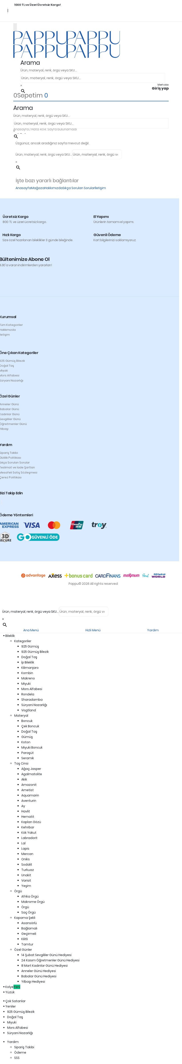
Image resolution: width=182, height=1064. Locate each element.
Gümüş (27, 737)
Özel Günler (23, 949)
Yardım (13, 1042)
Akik (24, 779)
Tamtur (27, 944)
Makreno (28, 678)
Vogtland (28, 710)
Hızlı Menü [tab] (93, 630)
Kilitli (24, 939)
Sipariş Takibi (24, 1047)
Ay (23, 806)
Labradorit (29, 838)
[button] (30, 63)
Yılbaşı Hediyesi (33, 981)
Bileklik (11, 636)
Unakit (26, 875)
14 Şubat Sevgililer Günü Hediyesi (46, 955)
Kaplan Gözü (31, 822)
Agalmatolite (31, 774)
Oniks (25, 859)
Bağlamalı (29, 928)
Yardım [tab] (153, 630)
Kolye (13, 987)
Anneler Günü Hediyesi (38, 971)
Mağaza (37, 188)
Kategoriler (22, 641)
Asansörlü (29, 923)
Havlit (25, 811)
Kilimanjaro (30, 667)
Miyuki (26, 683)
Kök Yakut (28, 832)
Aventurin (28, 800)
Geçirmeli (28, 933)
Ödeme (20, 1052)
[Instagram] (1, 503)
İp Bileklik (27, 662)
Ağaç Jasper (31, 769)
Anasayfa (23, 188)
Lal (23, 843)
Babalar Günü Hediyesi (38, 976)
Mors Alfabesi (31, 689)
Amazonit (29, 784)
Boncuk (27, 721)
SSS (17, 1058)
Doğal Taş (29, 657)
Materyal (21, 715)
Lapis (25, 848)
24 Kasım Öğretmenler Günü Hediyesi (50, 960)
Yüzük (11, 992)
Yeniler (11, 1006)
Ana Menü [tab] (31, 630)
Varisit (26, 880)
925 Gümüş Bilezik (35, 651)
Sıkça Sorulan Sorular (79, 188)
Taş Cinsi (21, 763)
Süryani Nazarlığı (34, 705)
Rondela (27, 694)
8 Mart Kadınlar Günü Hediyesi (44, 965)
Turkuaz (27, 870)
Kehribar (27, 827)
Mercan (27, 854)
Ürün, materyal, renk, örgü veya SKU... (48, 70)
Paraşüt (27, 753)
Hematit (27, 816)
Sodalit (26, 864)
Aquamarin (30, 795)
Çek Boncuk (30, 726)
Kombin (27, 673)
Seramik (27, 758)
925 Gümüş (30, 646)
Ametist (27, 790)
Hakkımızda (53, 188)
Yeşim (26, 886)
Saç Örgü (28, 912)
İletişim (100, 188)
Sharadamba (32, 699)
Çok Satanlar (16, 1001)
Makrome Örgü (33, 902)
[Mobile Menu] (15, 27)
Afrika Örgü (30, 896)
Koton (25, 742)
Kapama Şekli (24, 917)
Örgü (18, 891)
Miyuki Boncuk (32, 747)
